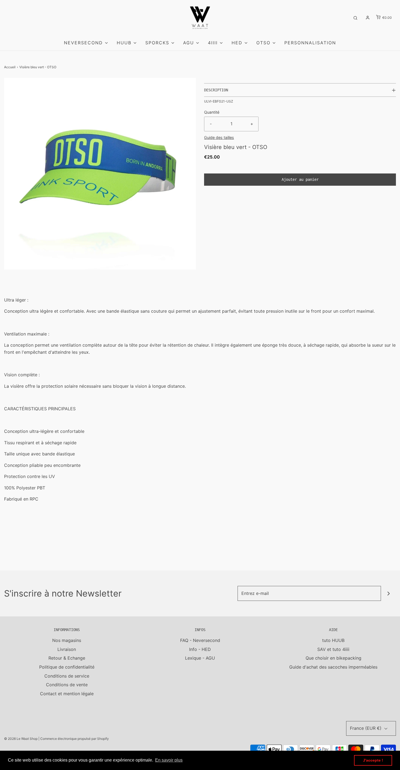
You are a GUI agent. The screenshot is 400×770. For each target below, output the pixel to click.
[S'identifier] (367, 17)
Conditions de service (66, 676)
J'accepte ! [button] (373, 760)
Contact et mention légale (67, 693)
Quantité (211, 112)
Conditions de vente (67, 684)
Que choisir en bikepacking (333, 658)
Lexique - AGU (200, 658)
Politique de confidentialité (66, 667)
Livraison (66, 649)
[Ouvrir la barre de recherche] (355, 17)
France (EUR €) (366, 728)
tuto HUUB (333, 640)
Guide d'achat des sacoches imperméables (333, 667)
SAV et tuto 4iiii (333, 649)
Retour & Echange (66, 658)
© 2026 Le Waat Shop (21, 739)
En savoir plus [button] (169, 760)
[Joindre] (388, 593)
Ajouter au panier (300, 179)
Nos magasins (66, 640)
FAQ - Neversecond (200, 640)
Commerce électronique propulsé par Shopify (74, 739)
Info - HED (200, 649)
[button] (300, 90)
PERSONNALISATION (310, 42)
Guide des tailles (219, 137)
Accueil (10, 67)
